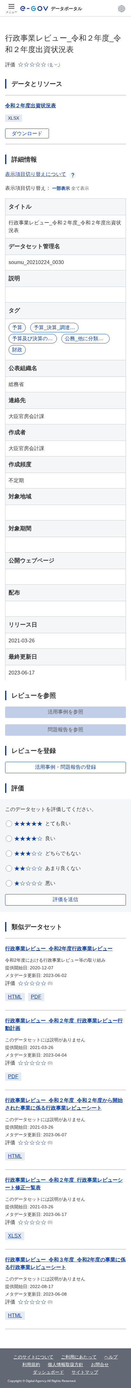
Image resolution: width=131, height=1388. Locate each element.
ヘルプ (111, 1356)
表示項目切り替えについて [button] (35, 174)
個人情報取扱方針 (65, 1364)
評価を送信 (65, 899)
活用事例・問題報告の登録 (65, 767)
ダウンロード (27, 133)
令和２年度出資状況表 (30, 105)
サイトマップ (85, 1372)
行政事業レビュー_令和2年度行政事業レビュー (59, 948)
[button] (121, 8)
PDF (36, 996)
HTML (15, 996)
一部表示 (61, 188)
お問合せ (100, 1364)
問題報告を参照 (65, 729)
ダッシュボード (48, 1372)
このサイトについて (33, 1356)
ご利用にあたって (79, 1356)
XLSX (14, 1236)
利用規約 (31, 1364)
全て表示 (80, 188)
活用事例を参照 (65, 711)
